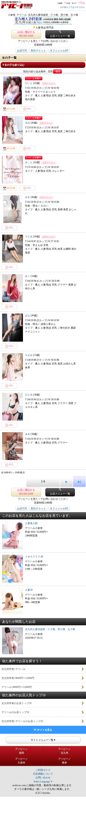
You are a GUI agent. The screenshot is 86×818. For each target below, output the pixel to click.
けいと (29, 83)
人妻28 (29, 589)
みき (28, 197)
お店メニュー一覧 (60, 36)
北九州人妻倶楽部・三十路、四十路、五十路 (50, 629)
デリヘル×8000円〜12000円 (16, 687)
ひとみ (29, 394)
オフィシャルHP (59, 50)
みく (28, 276)
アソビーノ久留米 (21, 760)
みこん (29, 162)
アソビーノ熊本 (64, 760)
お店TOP (22, 50)
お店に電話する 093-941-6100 (26, 34)
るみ (28, 122)
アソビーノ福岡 (21, 751)
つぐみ (29, 236)
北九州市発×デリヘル (13, 669)
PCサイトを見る (43, 729)
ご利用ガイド (43, 770)
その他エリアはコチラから (72, 7)
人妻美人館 (31, 523)
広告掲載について (43, 773)
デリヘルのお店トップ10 (15, 712)
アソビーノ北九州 (64, 751)
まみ (28, 434)
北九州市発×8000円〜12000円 (17, 678)
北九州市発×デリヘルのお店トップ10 (22, 721)
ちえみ (29, 355)
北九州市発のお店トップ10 (16, 703)
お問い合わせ (43, 777)
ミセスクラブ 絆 (34, 556)
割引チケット (38, 50)
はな (28, 315)
